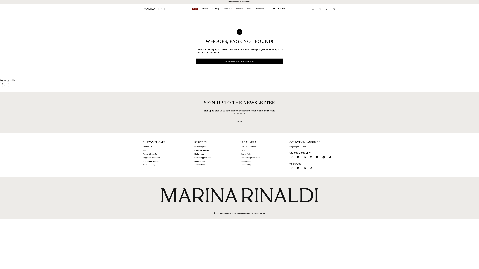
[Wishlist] (326, 9)
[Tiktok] (330, 157)
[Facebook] (291, 157)
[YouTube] (304, 157)
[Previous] (2, 84)
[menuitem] (195, 9)
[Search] (312, 8)
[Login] (319, 9)
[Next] (8, 84)
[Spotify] (323, 157)
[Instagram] (298, 157)
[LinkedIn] (317, 157)
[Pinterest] (310, 157)
